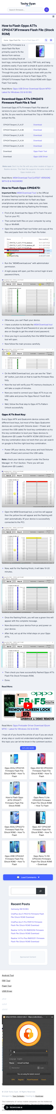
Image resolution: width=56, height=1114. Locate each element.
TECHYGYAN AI (16, 1107)
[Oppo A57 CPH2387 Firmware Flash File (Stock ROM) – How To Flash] (41, 817)
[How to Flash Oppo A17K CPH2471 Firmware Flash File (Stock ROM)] (14, 788)
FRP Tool (6, 980)
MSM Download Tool (26, 193)
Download (37, 125)
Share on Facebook (51, 40)
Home (6, 40)
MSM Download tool (43, 324)
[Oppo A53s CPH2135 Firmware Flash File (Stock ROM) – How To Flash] (14, 758)
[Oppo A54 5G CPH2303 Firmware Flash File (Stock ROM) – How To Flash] (41, 758)
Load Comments (28, 877)
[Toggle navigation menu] (53, 16)
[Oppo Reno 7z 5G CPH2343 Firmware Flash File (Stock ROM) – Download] (41, 847)
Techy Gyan (28, 3)
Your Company (18, 1096)
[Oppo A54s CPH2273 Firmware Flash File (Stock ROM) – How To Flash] (14, 817)
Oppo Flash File (14, 40)
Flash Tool (6, 986)
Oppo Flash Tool (40, 151)
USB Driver (7, 991)
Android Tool (8, 975)
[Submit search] (46, 9)
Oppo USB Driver (40, 157)
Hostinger (39, 1096)
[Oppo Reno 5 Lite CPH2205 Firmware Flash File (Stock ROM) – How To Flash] (41, 788)
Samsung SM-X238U (20, 909)
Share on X (46, 40)
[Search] (40, 891)
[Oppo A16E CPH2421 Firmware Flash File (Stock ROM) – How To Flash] (14, 847)
